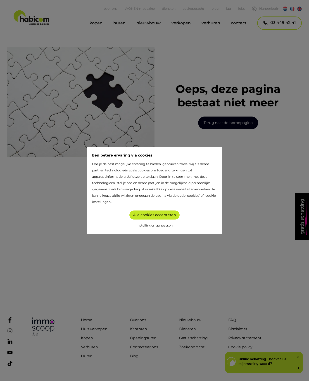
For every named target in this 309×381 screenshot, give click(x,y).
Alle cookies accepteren (154, 215)
